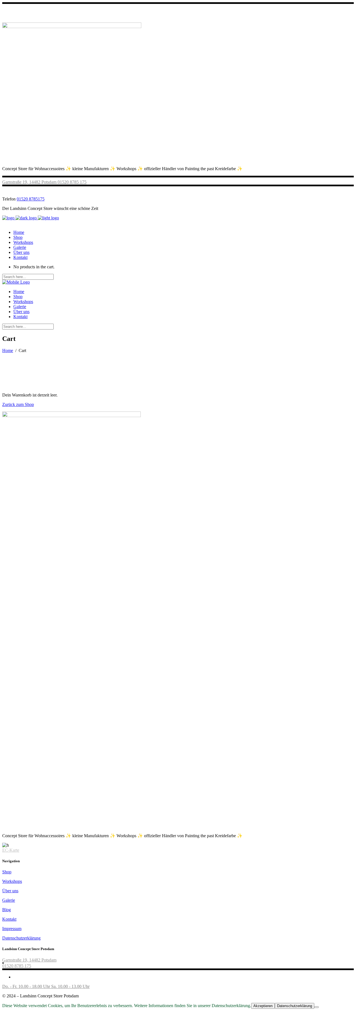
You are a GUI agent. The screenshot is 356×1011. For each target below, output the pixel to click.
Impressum (11, 928)
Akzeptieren (263, 1006)
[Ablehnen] (316, 1007)
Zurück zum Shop (18, 404)
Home (7, 350)
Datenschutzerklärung (21, 938)
